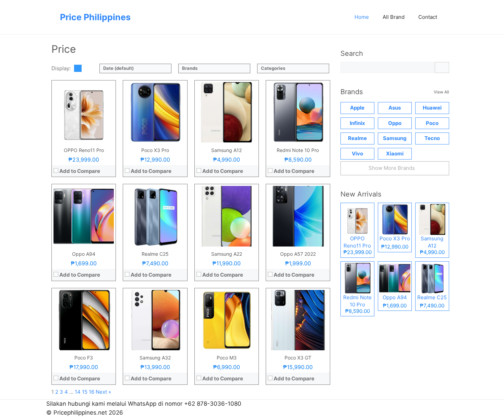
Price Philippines (95, 17)
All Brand (394, 17)
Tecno (432, 138)
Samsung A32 (155, 358)
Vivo (357, 153)
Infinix (357, 123)
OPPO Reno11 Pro (84, 150)
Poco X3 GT (298, 358)
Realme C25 (155, 254)
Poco (432, 123)
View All (441, 91)
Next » (103, 392)
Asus (394, 107)
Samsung (395, 138)
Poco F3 (83, 358)
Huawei (432, 107)
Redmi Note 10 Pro (298, 150)
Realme (357, 138)
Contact (427, 17)
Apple (357, 107)
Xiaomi (395, 153)
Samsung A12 (226, 150)
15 (84, 392)
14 (78, 392)
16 (91, 392)
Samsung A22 (226, 254)
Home (362, 17)
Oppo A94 (83, 254)
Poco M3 (227, 358)
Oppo (394, 123)
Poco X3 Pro (155, 150)
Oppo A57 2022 (298, 254)
